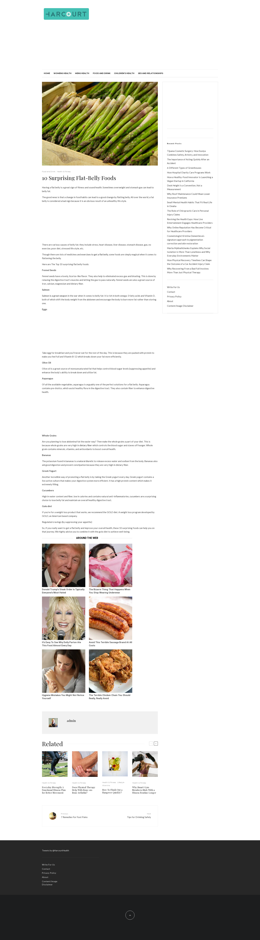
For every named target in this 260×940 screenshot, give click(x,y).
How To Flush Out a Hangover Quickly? (112, 791)
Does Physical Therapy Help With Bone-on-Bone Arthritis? (83, 790)
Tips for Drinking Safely (139, 815)
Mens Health (82, 73)
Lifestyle (120, 782)
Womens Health (62, 73)
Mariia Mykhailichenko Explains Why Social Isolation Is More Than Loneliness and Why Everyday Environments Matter (188, 252)
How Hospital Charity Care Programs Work (188, 172)
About (170, 301)
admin (71, 721)
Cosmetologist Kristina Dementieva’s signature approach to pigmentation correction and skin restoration (185, 240)
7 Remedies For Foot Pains (74, 815)
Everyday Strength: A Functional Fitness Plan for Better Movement (54, 790)
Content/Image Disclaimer (180, 305)
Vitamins (106, 785)
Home (47, 73)
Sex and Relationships (150, 73)
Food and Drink (101, 73)
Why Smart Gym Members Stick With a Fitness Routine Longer (144, 790)
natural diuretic (85, 461)
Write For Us (173, 287)
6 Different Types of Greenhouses (184, 167)
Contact (171, 291)
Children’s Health (124, 73)
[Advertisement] (130, 47)
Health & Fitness (64, 171)
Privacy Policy (174, 296)
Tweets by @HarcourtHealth (55, 850)
